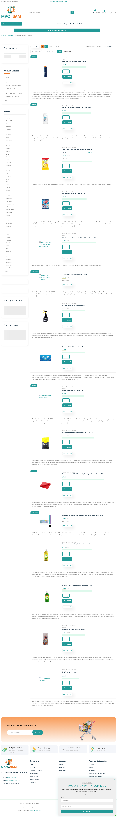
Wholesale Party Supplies (13, 96)
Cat (7, 77)
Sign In (61, 764)
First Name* (63, 797)
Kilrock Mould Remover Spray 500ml (73, 305)
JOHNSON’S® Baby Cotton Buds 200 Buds (75, 274)
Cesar (8, 157)
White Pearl (9, 265)
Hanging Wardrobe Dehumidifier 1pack (74, 193)
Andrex (8, 118)
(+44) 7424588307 (12, 777)
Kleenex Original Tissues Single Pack (73, 347)
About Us (3, 1)
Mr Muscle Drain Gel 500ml (70, 673)
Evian (7, 179)
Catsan (8, 154)
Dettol (8, 170)
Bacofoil (8, 134)
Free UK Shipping (44, 748)
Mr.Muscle (64, 627)
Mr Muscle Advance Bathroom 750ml (73, 629)
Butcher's (8, 151)
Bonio (8, 145)
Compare (67, 83)
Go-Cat (8, 190)
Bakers (8, 137)
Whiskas (9, 262)
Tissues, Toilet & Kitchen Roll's (14, 93)
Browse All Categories (11, 24)
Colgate (8, 162)
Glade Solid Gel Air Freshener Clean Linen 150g (76, 107)
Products (10, 35)
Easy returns (101, 748)
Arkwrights (9, 126)
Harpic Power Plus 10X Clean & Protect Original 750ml (79, 237)
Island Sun (9, 212)
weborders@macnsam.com (13, 780)
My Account (10, 1)
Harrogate (9, 201)
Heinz (8, 206)
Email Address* (64, 804)
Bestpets (8, 143)
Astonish (8, 129)
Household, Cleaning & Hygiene (69, 147)
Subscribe (87, 811)
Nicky (8, 229)
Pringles (8, 240)
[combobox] (57, 46)
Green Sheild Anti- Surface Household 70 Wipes (77, 149)
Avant (8, 132)
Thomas (8, 251)
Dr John (8, 176)
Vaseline (8, 254)
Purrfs (8, 243)
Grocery (8, 82)
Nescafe (8, 226)
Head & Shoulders (10, 204)
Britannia (8, 148)
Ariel (7, 123)
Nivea (8, 231)
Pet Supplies (92, 770)
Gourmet (8, 193)
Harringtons (9, 198)
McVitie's (8, 220)
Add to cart (67, 76)
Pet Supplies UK (10, 88)
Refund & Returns (34, 773)
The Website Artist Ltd (35, 810)
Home (4, 35)
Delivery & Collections (36, 770)
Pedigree (8, 237)
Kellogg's (8, 215)
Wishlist (16, 1)
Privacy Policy (34, 776)
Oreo (7, 234)
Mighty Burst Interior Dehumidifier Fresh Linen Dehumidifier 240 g (82, 515)
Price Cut (9, 91)
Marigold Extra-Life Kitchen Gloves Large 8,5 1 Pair (78, 432)
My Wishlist (62, 770)
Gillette (64, 59)
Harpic (63, 235)
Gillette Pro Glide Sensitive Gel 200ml (74, 61)
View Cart (62, 767)
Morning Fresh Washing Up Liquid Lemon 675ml (77, 544)
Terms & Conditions (35, 779)
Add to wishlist (71, 83)
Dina (7, 173)
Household (91, 764)
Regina (8, 245)
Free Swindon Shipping (73, 748)
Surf (7, 248)
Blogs (31, 764)
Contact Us (33, 782)
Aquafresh (9, 120)
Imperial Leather (10, 209)
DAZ (7, 168)
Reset (6, 100)
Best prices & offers (16, 748)
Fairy (7, 182)
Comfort (8, 165)
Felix (7, 184)
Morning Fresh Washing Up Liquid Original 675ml (77, 585)
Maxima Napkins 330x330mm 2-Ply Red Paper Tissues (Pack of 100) (83, 474)
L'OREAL (64, 388)
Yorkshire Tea (9, 268)
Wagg (8, 256)
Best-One (9, 140)
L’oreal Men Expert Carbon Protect (73, 390)
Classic (8, 159)
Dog (8, 80)
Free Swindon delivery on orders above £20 (58, 1)
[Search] (72, 12)
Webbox (8, 259)
